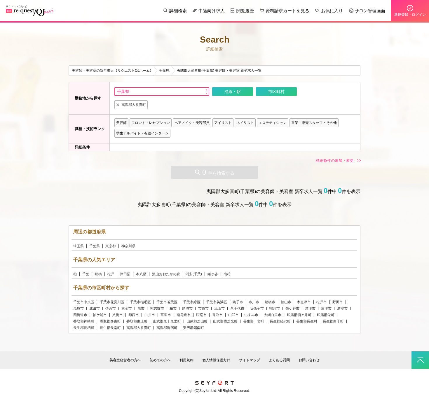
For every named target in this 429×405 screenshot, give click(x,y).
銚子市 (238, 302)
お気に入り (332, 10)
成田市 (94, 308)
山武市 (233, 315)
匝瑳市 (201, 315)
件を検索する (218, 172)
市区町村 (276, 91)
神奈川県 (128, 246)
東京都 (110, 246)
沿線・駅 (232, 91)
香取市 (217, 315)
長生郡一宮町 (253, 321)
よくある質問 (279, 360)
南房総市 (184, 315)
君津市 (310, 308)
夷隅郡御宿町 (166, 328)
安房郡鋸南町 (193, 328)
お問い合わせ (309, 360)
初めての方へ (160, 360)
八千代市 (237, 308)
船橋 (98, 274)
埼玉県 (78, 246)
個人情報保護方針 (216, 360)
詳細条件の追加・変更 (335, 160)
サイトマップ (249, 360)
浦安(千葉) (194, 274)
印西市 (133, 315)
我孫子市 (257, 308)
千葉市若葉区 (166, 302)
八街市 (117, 315)
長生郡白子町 (333, 321)
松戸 (110, 274)
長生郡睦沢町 (280, 321)
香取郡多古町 (110, 321)
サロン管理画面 (370, 10)
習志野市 (157, 308)
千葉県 (94, 246)
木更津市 (304, 302)
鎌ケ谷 (212, 274)
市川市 (254, 302)
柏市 (173, 308)
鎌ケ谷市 (292, 308)
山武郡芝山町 (196, 321)
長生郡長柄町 (83, 328)
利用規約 (186, 360)
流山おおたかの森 (166, 274)
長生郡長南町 (110, 328)
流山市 (219, 308)
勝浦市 (187, 308)
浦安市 (342, 308)
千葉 (85, 274)
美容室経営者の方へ (125, 360)
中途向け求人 (211, 10)
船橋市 (270, 302)
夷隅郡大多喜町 (138, 328)
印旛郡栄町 (325, 315)
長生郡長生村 (306, 321)
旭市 (140, 308)
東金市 (126, 308)
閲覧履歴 (245, 10)
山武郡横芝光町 (225, 321)
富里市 (166, 315)
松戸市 (321, 302)
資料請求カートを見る (287, 10)
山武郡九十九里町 (167, 321)
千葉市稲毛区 (140, 302)
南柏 (227, 274)
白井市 (149, 315)
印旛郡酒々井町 (299, 315)
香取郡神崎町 (83, 321)
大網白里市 (272, 315)
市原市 (203, 308)
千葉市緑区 (191, 302)
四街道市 (80, 315)
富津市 (326, 308)
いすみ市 (251, 315)
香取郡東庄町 (136, 321)
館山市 (286, 302)
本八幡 (141, 274)
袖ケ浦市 (100, 315)
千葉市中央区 (83, 302)
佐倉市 (110, 308)
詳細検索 (178, 10)
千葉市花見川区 (112, 302)
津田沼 (125, 274)
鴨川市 (274, 308)
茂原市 (78, 308)
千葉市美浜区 (216, 302)
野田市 (337, 302)
